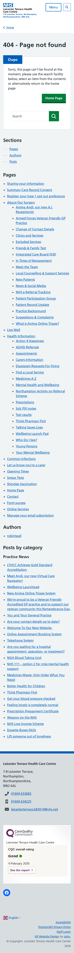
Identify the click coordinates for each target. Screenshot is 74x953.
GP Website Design (47, 936)
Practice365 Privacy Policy (54, 927)
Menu (53, 7)
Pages (13, 149)
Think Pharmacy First (31, 421)
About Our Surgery (21, 202)
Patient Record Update (32, 305)
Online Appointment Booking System (34, 634)
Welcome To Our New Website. (29, 628)
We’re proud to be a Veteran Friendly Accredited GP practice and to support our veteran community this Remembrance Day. (39, 604)
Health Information (21, 336)
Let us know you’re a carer (26, 465)
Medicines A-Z (26, 379)
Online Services (18, 509)
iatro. (67, 936)
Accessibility (63, 922)
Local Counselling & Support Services (42, 273)
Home (10, 27)
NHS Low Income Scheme (25, 724)
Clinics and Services (29, 235)
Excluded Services (28, 242)
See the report (20, 870)
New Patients (25, 279)
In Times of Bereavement (34, 261)
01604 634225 (21, 801)
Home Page (53, 98)
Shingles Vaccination (22, 484)
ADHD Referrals (27, 347)
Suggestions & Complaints (35, 317)
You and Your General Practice (29, 615)
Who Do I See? (26, 440)
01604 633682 (21, 794)
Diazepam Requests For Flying (37, 366)
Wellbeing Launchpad (23, 587)
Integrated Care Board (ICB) (36, 254)
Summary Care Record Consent (29, 190)
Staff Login (64, 932)
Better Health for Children (26, 686)
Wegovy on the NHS (22, 717)
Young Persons (26, 446)
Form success (16, 503)
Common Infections (21, 459)
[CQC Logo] (19, 836)
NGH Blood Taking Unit (24, 658)
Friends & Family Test (31, 248)
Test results (24, 415)
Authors (15, 155)
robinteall (14, 536)
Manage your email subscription (30, 515)
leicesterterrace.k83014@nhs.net (34, 809)
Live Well (13, 330)
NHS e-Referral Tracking (33, 292)
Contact (13, 497)
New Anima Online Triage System (31, 593)
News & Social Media (31, 286)
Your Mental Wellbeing (33, 452)
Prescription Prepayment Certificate (33, 711)
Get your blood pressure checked (31, 699)
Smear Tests (15, 478)
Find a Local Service (30, 372)
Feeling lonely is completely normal (32, 705)
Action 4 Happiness (30, 341)
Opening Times (18, 471)
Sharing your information (25, 184)
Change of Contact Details (35, 229)
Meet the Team (27, 267)
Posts (13, 162)
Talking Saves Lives (29, 427)
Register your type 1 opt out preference (36, 196)
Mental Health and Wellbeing (37, 385)
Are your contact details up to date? (33, 622)
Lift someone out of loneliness (29, 736)
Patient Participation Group (36, 298)
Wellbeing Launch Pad (32, 434)
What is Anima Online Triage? (37, 324)
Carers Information (29, 360)
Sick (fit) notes (26, 408)
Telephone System (20, 640)
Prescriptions (25, 402)
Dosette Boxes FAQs (21, 730)
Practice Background (31, 311)
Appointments (26, 353)
